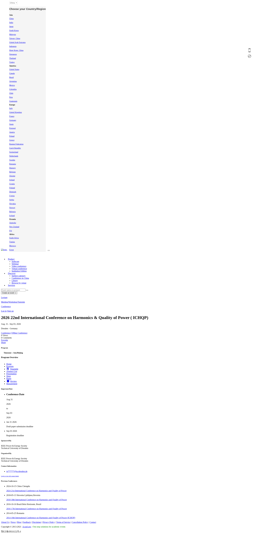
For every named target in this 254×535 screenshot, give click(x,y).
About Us (5, 522)
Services (11, 285)
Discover (11, 273)
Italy (11, 108)
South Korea (14, 31)
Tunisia (12, 242)
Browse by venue (19, 283)
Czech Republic (15, 148)
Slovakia (12, 204)
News (13, 522)
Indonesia (12, 46)
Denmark (12, 192)
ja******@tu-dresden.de (16, 471)
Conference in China (20, 278)
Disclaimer (36, 522)
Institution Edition (19, 271)
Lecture (4, 297)
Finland (12, 188)
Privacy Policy (49, 522)
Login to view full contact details (10, 476)
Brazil (11, 77)
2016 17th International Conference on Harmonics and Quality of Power (36, 509)
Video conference (19, 266)
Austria (12, 132)
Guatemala (13, 101)
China (11, 19)
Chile (11, 93)
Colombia (13, 89)
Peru (11, 97)
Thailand (12, 58)
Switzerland (13, 152)
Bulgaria (12, 212)
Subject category (19, 276)
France (11, 116)
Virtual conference (19, 269)
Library (15, 280)
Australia (12, 223)
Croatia (12, 184)
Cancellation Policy (80, 522)
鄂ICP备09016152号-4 (11, 531)
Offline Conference (19, 333)
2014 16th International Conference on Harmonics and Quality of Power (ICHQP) (40, 518)
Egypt (11, 250)
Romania (12, 164)
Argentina (13, 81)
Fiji (10, 231)
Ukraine (12, 176)
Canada (12, 73)
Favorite (4, 340)
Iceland (12, 216)
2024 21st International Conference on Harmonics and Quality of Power (36, 491)
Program (9, 366)
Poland (11, 136)
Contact (93, 522)
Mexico (12, 85)
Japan (11, 27)
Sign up (10, 311)
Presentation (11, 374)
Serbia (11, 200)
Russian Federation (16, 144)
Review (13, 381)
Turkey (12, 62)
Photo (8, 378)
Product (11, 259)
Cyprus (12, 196)
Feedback (27, 522)
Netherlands (13, 156)
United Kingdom (15, 112)
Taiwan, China (14, 38)
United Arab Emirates (17, 42)
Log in (4, 311)
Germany (12, 120)
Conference (6, 306)
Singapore (13, 54)
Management (11, 384)
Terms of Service (63, 522)
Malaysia (12, 34)
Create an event (8, 293)
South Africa (14, 238)
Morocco (12, 246)
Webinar (15, 264)
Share (3, 342)
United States (14, 69)
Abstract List (11, 371)
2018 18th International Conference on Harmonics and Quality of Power (36, 500)
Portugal (12, 128)
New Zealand (14, 227)
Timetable (14, 369)
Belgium (12, 172)
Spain (11, 124)
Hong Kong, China (16, 50)
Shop (8, 376)
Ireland (12, 180)
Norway (12, 208)
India (11, 23)
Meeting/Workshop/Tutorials (13, 302)
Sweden (12, 160)
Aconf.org (26, 527)
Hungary (12, 168)
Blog (19, 522)
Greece (11, 140)
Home (9, 364)
